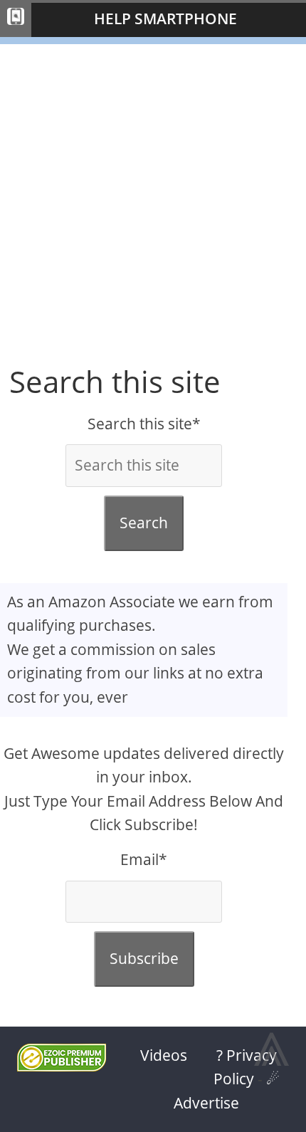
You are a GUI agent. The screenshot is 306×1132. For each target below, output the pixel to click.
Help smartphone (165, 18)
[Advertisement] (153, 197)
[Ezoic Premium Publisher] (61, 1066)
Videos (163, 1055)
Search (144, 523)
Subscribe (144, 958)
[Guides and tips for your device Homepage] (15, 20)
